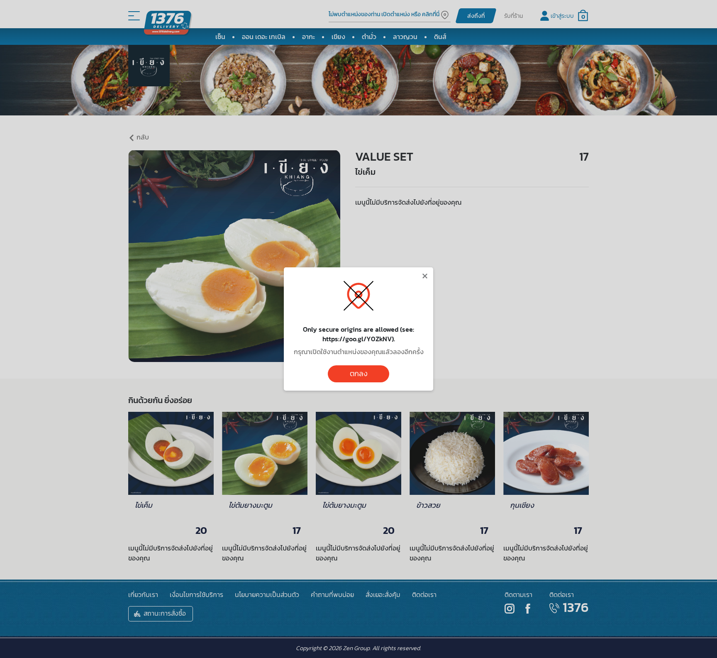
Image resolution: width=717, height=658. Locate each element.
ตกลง (359, 373)
